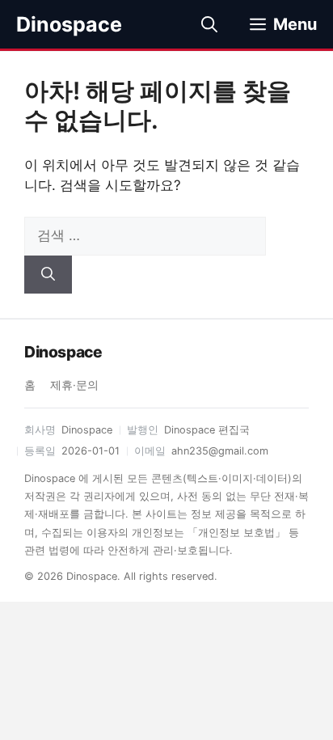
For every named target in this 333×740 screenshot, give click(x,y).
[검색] (48, 275)
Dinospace (69, 24)
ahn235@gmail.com (219, 451)
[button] (209, 24)
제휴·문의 (74, 384)
